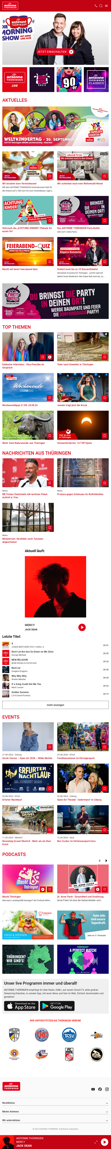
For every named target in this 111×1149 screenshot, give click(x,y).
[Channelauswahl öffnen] (100, 5)
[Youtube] (93, 1089)
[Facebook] (100, 1089)
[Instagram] (107, 1089)
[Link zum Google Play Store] (57, 1006)
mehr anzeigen (55, 704)
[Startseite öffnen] (10, 6)
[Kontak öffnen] (96, 5)
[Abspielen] (105, 1142)
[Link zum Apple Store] (21, 1006)
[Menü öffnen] (106, 5)
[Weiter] (106, 860)
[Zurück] (99, 860)
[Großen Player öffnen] (96, 1142)
